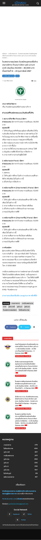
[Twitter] (17, 520)
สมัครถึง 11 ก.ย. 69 (21, 376)
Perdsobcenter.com (9, 499)
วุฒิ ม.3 (19, 306)
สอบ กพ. (14, 494)
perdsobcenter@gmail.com (18, 504)
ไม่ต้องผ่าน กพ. (24, 310)
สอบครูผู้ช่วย (6, 494)
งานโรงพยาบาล (12, 54)
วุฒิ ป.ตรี (11, 306)
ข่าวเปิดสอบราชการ (8, 491)
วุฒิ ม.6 (27, 306)
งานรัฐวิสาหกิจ (20, 491)
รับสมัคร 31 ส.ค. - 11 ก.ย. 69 (23, 356)
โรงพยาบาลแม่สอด (10, 310)
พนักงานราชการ (30, 491)
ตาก (17, 76)
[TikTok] (24, 514)
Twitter (23, 520)
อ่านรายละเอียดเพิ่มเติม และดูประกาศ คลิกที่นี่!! (19, 295)
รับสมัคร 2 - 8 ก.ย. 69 (21, 391)
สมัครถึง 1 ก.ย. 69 (20, 428)
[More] (34, 327)
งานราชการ (16, 303)
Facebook (16, 514)
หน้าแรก (4, 54)
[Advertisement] (20, 28)
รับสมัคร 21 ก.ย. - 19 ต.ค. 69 (23, 408)
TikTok (29, 514)
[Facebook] (9, 514)
